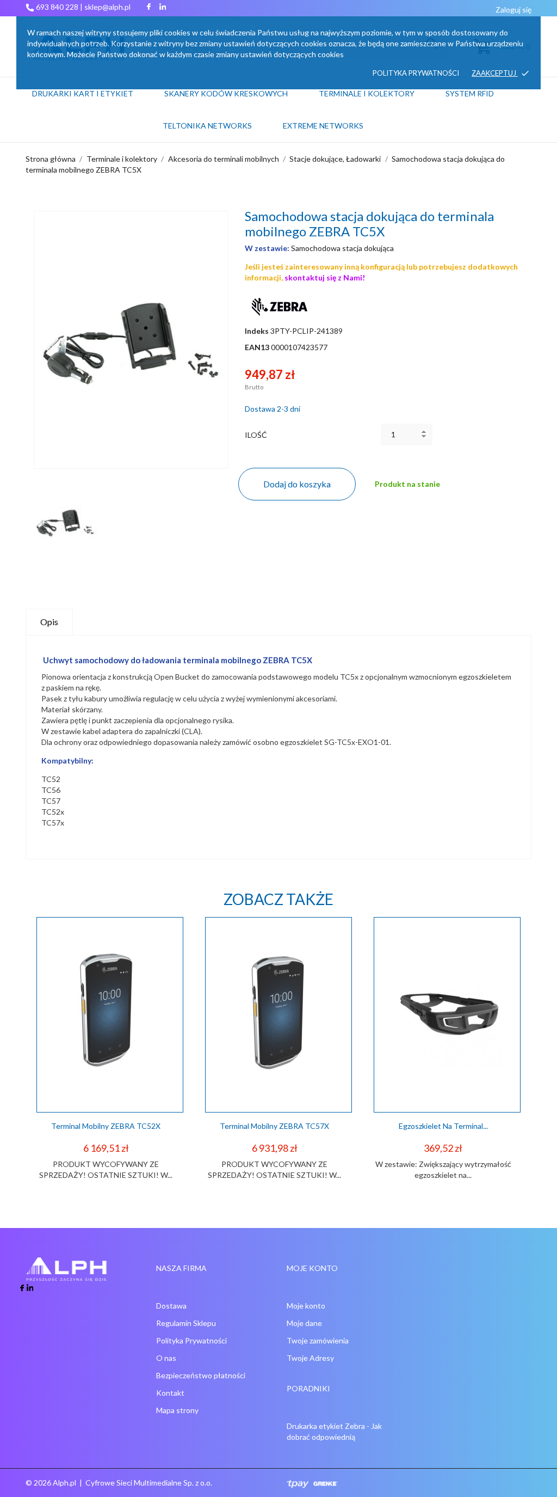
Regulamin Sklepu (186, 1323)
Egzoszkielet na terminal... (443, 1126)
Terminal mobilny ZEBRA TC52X (105, 1126)
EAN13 (257, 347)
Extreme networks (323, 125)
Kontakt (170, 1392)
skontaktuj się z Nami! (324, 277)
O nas (166, 1357)
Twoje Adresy (310, 1357)
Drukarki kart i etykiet (82, 93)
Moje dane (304, 1323)
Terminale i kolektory (366, 93)
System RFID (469, 93)
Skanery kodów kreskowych (226, 93)
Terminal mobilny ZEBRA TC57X (274, 1126)
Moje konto (306, 1305)
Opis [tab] (49, 621)
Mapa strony (177, 1410)
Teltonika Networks (220, 120)
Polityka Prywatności (191, 1340)
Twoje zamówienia (318, 1340)
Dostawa (171, 1305)
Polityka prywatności (416, 73)
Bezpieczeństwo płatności (200, 1375)
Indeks (257, 330)
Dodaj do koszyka (297, 484)
